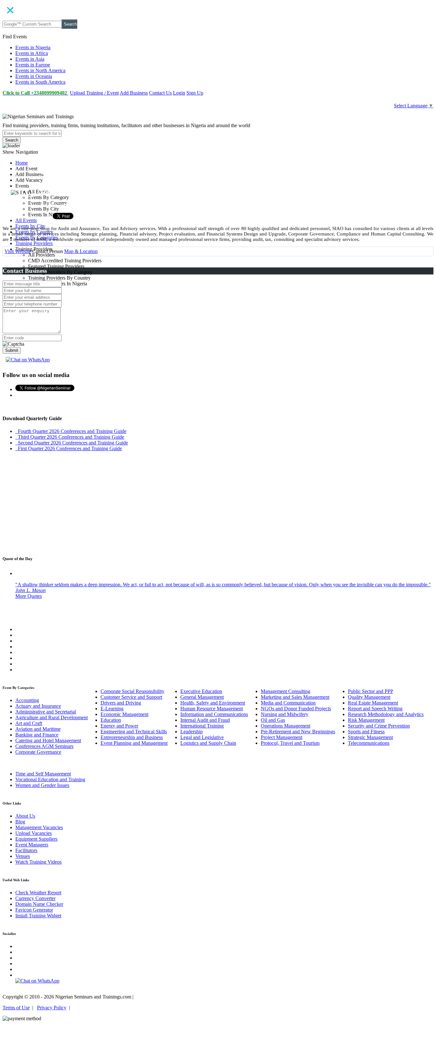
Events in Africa (31, 53)
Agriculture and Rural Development (51, 717)
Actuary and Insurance (38, 706)
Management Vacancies (39, 827)
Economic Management (124, 714)
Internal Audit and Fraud (205, 720)
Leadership (191, 731)
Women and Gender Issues (42, 785)
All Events (26, 220)
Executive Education (201, 691)
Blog (20, 821)
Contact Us (160, 93)
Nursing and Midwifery (284, 714)
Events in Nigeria (32, 47)
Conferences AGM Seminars (44, 746)
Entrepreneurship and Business (132, 737)
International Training (202, 725)
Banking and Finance (36, 734)
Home (21, 163)
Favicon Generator (34, 910)
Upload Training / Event (94, 93)
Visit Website (17, 251)
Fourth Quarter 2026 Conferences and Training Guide (70, 431)
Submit (11, 350)
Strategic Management (370, 737)
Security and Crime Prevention (379, 725)
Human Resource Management (211, 708)
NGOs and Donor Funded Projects (296, 708)
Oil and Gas (273, 720)
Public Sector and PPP (370, 691)
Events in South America (40, 82)
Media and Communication (288, 702)
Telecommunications (368, 743)
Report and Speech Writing (375, 708)
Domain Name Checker (39, 904)
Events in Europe (32, 64)
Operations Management (285, 725)
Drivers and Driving (121, 702)
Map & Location (81, 251)
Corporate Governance (38, 752)
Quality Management (369, 697)
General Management (202, 697)
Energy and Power (119, 725)
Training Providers (34, 243)
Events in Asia (29, 59)
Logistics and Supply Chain (208, 743)
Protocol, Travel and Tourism (290, 743)
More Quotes (28, 596)
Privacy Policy (51, 1007)
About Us (25, 816)
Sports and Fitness (366, 731)
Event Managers (31, 844)
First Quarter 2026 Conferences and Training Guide (68, 448)
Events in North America (40, 70)
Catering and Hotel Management (48, 740)
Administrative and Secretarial (45, 711)
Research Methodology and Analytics (386, 714)
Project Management (281, 737)
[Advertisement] (218, 504)
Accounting (27, 700)
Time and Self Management (43, 773)
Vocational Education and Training (50, 779)
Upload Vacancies (33, 833)
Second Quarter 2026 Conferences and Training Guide (71, 442)
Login (179, 93)
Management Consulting (285, 691)
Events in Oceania (33, 76)
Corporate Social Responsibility (132, 691)
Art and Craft (28, 723)
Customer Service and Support (131, 697)
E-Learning (112, 708)
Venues (22, 856)
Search (70, 24)
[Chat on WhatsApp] (28, 359)
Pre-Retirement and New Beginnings (298, 731)
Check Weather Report (38, 892)
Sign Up (194, 93)
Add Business (134, 93)
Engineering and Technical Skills (134, 731)
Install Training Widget (38, 915)
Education (111, 720)
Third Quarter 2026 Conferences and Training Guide (69, 437)
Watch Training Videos (38, 862)
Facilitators (26, 850)
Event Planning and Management (134, 743)
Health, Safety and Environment (212, 702)
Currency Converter (35, 898)
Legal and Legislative (202, 737)
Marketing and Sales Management (295, 697)
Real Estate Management (373, 702)
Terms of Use (16, 1007)
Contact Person (47, 251)
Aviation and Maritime (38, 729)
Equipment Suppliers (36, 839)
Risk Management (366, 720)
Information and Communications (214, 714)
